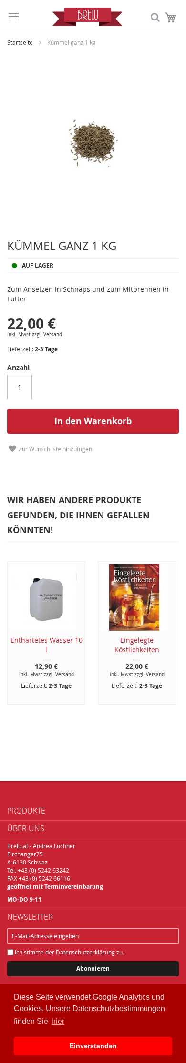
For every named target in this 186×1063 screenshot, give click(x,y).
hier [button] (58, 1021)
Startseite (20, 42)
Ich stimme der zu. (68, 952)
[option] (133, 632)
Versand (52, 334)
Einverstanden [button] (93, 1046)
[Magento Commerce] (87, 17)
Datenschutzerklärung (85, 952)
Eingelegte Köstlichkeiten (136, 645)
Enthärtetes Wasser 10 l (46, 645)
